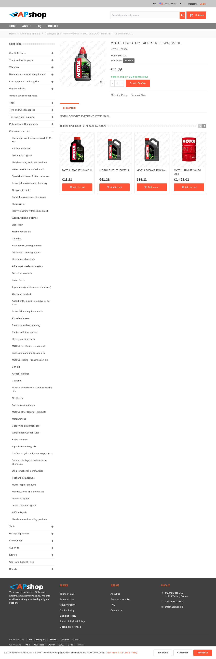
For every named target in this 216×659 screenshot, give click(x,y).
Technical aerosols (22, 273)
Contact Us (116, 610)
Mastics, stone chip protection (28, 491)
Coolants (16, 380)
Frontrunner (15, 540)
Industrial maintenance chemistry (29, 183)
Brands (13, 569)
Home (13, 26)
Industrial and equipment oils (27, 311)
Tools (12, 526)
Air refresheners (20, 318)
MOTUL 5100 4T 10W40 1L (77, 170)
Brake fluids (18, 280)
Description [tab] (69, 108)
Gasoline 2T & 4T (21, 190)
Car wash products (22, 294)
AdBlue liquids (19, 512)
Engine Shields (17, 88)
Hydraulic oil (18, 204)
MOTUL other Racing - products (29, 412)
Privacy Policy (67, 604)
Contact (53, 26)
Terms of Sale (138, 95)
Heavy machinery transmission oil (30, 210)
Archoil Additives (20, 373)
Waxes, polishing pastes (25, 217)
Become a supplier (120, 599)
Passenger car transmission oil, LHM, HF (32, 140)
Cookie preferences (70, 626)
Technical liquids (20, 498)
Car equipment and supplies (24, 81)
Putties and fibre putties (24, 332)
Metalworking (19, 418)
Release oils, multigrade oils (27, 245)
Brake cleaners (20, 439)
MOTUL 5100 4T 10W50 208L (187, 172)
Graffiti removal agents (24, 505)
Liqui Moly (17, 224)
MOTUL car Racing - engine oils (29, 346)
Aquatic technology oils (24, 446)
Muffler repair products (24, 484)
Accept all (203, 652)
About (26, 26)
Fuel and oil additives (23, 477)
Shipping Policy (119, 95)
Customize (182, 652)
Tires (12, 102)
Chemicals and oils (19, 131)
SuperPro (14, 547)
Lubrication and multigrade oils (28, 353)
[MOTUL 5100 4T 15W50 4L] (114, 149)
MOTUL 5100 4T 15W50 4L (114, 170)
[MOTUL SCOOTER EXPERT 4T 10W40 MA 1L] (101, 82)
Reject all (163, 652)
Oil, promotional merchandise (27, 470)
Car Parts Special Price (21, 562)
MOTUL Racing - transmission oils (30, 359)
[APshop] (27, 15)
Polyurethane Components (23, 124)
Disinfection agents (22, 155)
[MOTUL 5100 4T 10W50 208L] (189, 149)
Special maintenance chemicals (29, 197)
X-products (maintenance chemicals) (31, 287)
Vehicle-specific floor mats (23, 95)
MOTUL (122, 55)
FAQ (38, 26)
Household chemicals (23, 259)
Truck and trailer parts (21, 60)
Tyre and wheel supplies (22, 109)
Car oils (16, 366)
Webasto (14, 67)
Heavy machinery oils (23, 339)
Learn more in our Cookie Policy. (122, 652)
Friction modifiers (21, 148)
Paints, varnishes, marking (26, 325)
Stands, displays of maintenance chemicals (29, 462)
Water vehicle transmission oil (28, 169)
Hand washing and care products (29, 162)
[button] (200, 126)
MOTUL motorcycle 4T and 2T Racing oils (32, 389)
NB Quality (17, 398)
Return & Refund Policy (72, 621)
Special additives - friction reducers (30, 176)
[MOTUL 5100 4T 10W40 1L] (77, 149)
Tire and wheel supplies (21, 117)
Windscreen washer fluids (25, 432)
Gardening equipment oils (25, 425)
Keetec (13, 554)
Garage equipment (19, 533)
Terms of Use (67, 599)
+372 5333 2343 (174, 601)
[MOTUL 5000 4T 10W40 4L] (152, 149)
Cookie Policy (67, 610)
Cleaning (16, 238)
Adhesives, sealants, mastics (27, 266)
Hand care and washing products (29, 519)
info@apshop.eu (174, 606)
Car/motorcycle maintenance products (32, 453)
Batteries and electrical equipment (27, 74)
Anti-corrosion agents (23, 405)
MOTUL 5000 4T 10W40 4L (152, 170)
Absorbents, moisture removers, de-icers (31, 303)
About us (115, 593)
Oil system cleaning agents (26, 252)
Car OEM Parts (17, 53)
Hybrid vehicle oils (21, 231)
